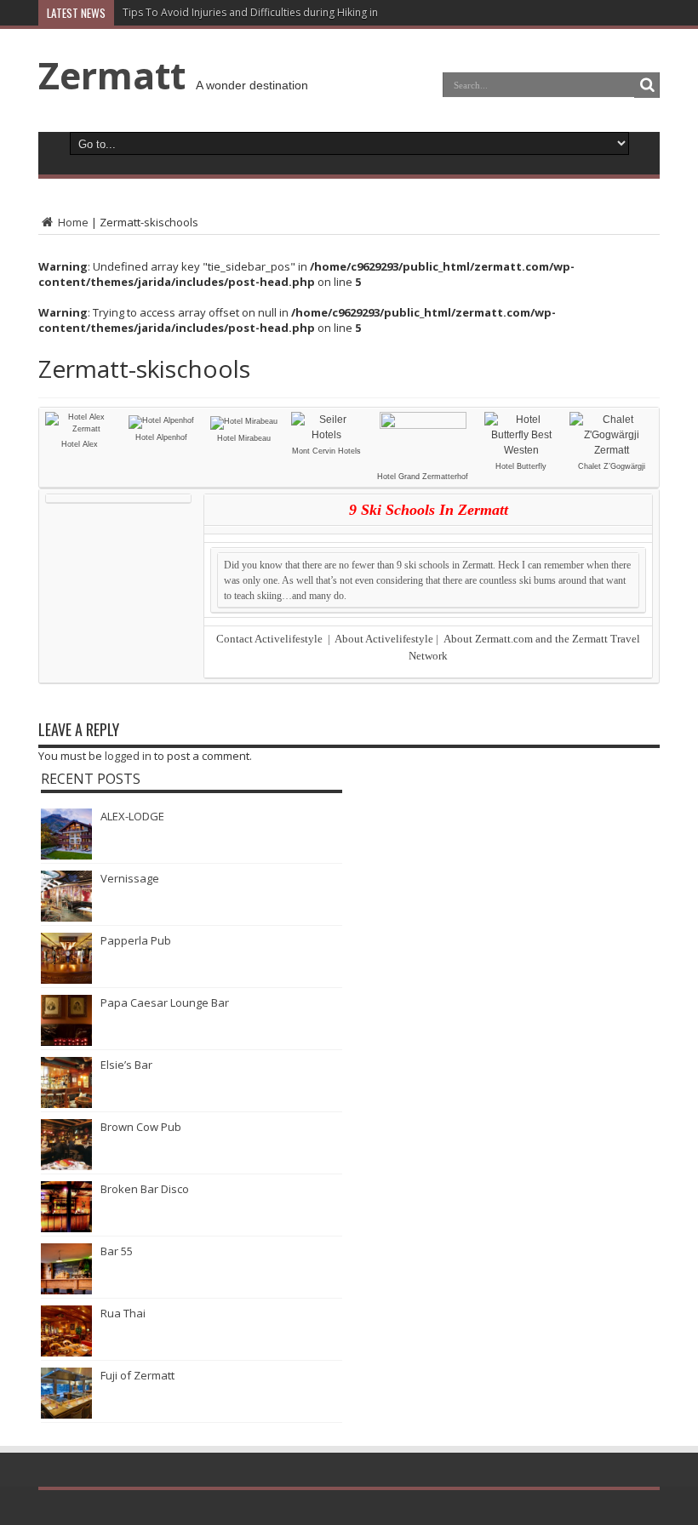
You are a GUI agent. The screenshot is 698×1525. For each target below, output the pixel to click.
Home (72, 222)
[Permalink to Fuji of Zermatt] (66, 1414)
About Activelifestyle (384, 638)
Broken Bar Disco (144, 1189)
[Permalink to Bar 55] (66, 1290)
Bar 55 (116, 1251)
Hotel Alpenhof (161, 437)
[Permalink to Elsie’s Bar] (66, 1103)
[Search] (647, 85)
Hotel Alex (79, 444)
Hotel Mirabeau (244, 438)
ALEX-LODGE (132, 816)
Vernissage (129, 878)
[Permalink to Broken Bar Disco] (66, 1228)
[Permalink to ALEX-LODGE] (66, 855)
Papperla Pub (135, 940)
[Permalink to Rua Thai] (66, 1352)
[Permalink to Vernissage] (66, 917)
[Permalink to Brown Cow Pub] (66, 1166)
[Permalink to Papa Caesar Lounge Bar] (66, 1041)
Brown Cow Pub (140, 1126)
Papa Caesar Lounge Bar (164, 1002)
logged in (128, 755)
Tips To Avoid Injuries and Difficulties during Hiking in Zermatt (271, 12)
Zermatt (112, 75)
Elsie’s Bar (126, 1064)
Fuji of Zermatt (137, 1375)
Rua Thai (123, 1313)
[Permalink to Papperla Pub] (66, 979)
